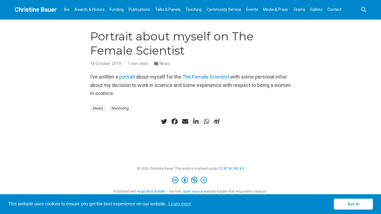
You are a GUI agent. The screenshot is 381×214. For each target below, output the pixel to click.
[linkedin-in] (196, 121)
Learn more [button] (179, 203)
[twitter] (164, 121)
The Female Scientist (205, 77)
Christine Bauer (36, 9)
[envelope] (185, 121)
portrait (127, 77)
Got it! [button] (354, 204)
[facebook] (174, 121)
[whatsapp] (206, 121)
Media (98, 108)
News (165, 63)
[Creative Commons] (190, 180)
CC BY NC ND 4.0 (231, 169)
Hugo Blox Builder (151, 191)
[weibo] (217, 121)
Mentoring (120, 108)
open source (193, 191)
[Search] (363, 10)
